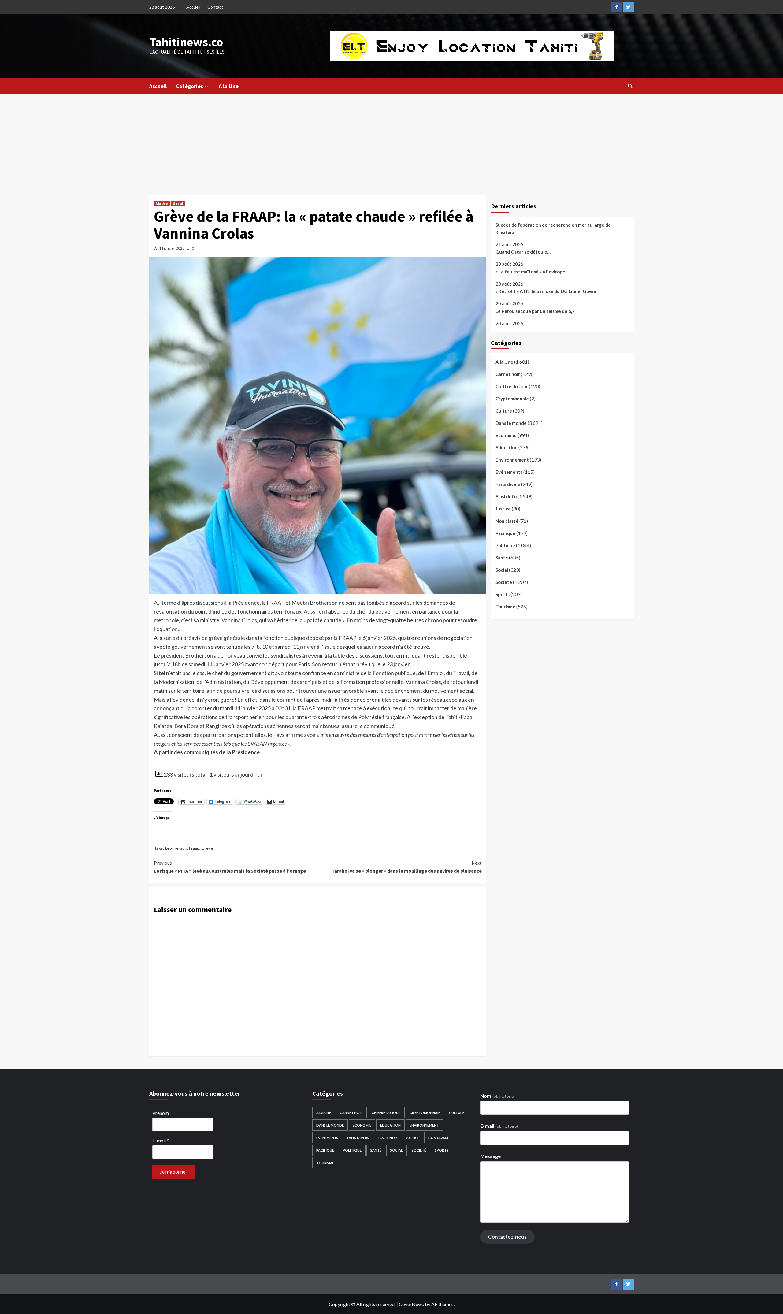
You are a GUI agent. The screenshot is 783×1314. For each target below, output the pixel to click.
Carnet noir (507, 374)
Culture (503, 411)
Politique (505, 545)
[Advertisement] (391, 140)
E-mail (160, 1140)
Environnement (512, 459)
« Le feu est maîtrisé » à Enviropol (530, 271)
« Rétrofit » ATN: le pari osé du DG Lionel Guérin (546, 291)
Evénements (508, 472)
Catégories (189, 86)
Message (490, 1156)
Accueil (193, 6)
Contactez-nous (507, 1236)
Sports (502, 594)
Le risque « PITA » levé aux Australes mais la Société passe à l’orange (230, 867)
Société (503, 582)
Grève (207, 848)
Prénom (160, 1113)
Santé (501, 557)
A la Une (229, 86)
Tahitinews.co (186, 42)
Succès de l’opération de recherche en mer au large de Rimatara (553, 228)
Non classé (506, 521)
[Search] (630, 85)
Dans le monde (511, 423)
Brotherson (176, 848)
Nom (497, 1096)
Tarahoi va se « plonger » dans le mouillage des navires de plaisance (407, 867)
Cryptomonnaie (512, 398)
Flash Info (506, 496)
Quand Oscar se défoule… (523, 252)
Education (506, 447)
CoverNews (411, 1304)
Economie (506, 435)
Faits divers (507, 484)
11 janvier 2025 (171, 248)
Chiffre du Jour (511, 386)
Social (178, 204)
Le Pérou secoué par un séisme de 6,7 (535, 311)
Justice (503, 508)
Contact (215, 6)
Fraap (194, 848)
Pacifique (505, 533)
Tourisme (505, 606)
